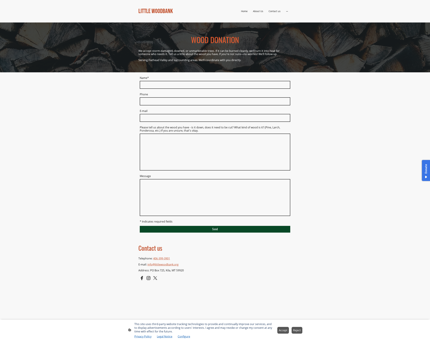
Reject (297, 330)
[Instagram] (148, 278)
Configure (184, 336)
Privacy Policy (143, 336)
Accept (283, 330)
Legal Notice (164, 336)
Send (215, 229)
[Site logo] (163, 18)
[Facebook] (142, 278)
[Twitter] (155, 278)
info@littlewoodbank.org (163, 264)
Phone (144, 94)
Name (144, 78)
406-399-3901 (161, 258)
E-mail (143, 111)
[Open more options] (287, 11)
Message (145, 176)
